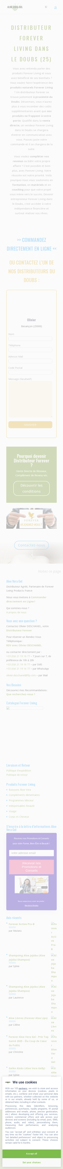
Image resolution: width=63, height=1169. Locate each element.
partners (23, 1088)
